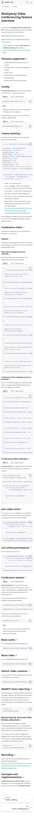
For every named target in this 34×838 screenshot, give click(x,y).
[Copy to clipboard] (30, 101)
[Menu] (31, 2)
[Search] (27, 2)
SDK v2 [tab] (5, 97)
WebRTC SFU (11, 32)
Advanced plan (5, 42)
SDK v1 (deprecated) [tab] (17, 97)
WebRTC (17, 30)
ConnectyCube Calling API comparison (15, 50)
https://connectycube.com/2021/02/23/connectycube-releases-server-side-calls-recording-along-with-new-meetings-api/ (18, 210)
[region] (17, 161)
